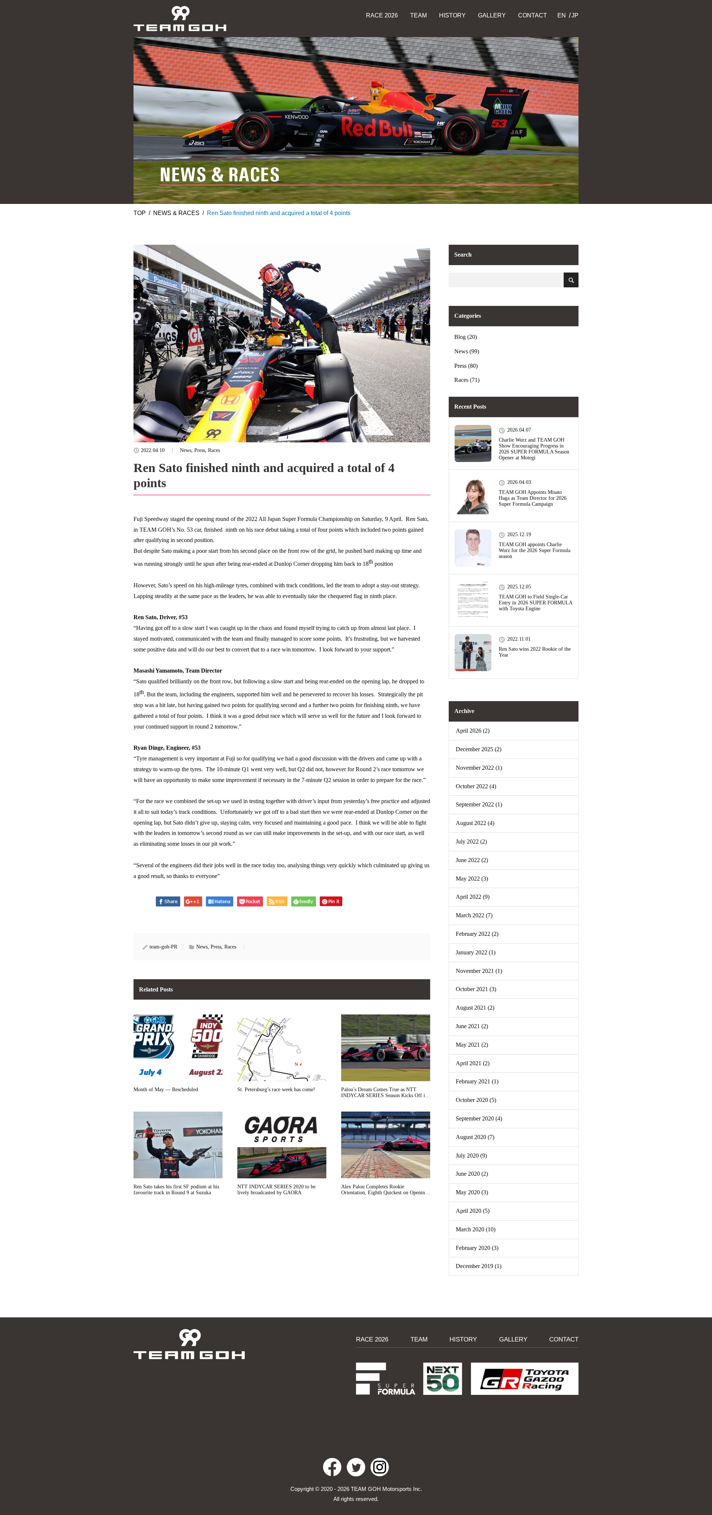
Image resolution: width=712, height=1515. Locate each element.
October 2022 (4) (476, 786)
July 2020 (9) (471, 1155)
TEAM (418, 15)
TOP (140, 213)
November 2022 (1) (479, 768)
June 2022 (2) (472, 860)
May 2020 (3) (472, 1192)
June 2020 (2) (472, 1174)
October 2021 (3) (476, 989)
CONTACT (532, 15)
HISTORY (452, 15)
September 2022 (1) (479, 804)
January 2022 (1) (475, 952)
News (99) (466, 351)
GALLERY (492, 15)
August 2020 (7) (475, 1137)
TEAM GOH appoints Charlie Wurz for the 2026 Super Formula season (534, 550)
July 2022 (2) (471, 841)
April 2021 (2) (473, 1063)
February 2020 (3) (477, 1248)
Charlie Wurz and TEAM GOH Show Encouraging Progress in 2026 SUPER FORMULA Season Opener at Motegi (534, 449)
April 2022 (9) (473, 897)
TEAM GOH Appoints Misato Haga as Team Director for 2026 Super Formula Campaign (533, 498)
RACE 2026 (382, 15)
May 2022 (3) (472, 878)
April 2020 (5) (473, 1211)
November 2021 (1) (479, 971)
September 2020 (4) (479, 1118)
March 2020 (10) (475, 1229)
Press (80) (466, 366)
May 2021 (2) (472, 1045)
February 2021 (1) (477, 1081)
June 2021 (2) (472, 1026)
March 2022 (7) (474, 915)
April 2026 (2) (473, 730)
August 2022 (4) (475, 823)
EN (561, 15)
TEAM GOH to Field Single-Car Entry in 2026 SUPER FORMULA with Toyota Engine (535, 602)
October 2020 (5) (476, 1100)
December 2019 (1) (478, 1266)
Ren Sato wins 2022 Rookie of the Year (535, 652)
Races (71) (466, 380)
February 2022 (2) (477, 934)
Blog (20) (465, 337)
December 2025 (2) (478, 749)
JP (574, 15)
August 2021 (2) (475, 1007)
